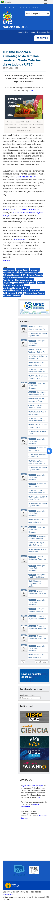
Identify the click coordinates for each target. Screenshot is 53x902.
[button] (23, 662)
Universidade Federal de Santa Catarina (24, 294)
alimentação (22, 270)
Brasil (8, 2)
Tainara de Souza (20, 290)
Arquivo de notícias (27, 695)
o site (38, 797)
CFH (24, 275)
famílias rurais (21, 282)
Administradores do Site (40, 32)
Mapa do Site (37, 8)
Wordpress (8, 894)
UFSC (19, 293)
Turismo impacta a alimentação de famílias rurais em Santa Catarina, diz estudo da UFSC (22, 58)
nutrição (18, 288)
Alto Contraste (24, 8)
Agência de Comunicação (32, 786)
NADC (33, 282)
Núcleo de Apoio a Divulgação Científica (24, 285)
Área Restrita (24, 32)
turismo (11, 293)
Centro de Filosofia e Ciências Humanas (21, 273)
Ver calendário (41, 662)
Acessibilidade (10, 8)
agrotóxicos (8, 270)
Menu (43, 38)
